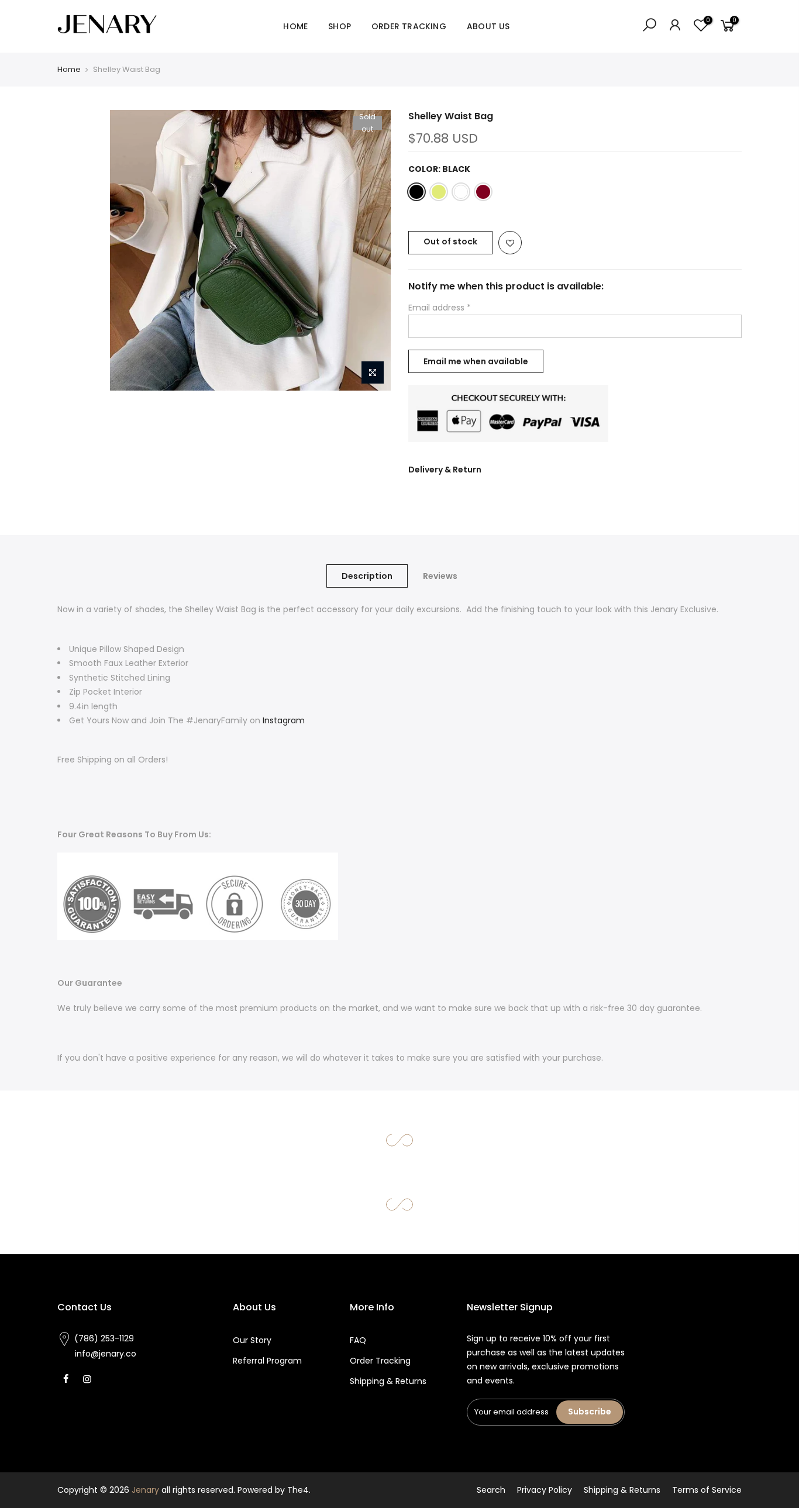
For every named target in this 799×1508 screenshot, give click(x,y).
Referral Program (267, 1360)
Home (69, 69)
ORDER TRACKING (408, 26)
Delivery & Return (444, 469)
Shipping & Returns (388, 1381)
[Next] (370, 250)
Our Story (252, 1340)
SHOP (339, 26)
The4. (299, 1490)
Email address (439, 307)
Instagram (284, 720)
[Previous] (130, 250)
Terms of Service (707, 1490)
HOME (295, 26)
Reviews (440, 576)
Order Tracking (380, 1360)
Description (367, 576)
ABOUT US (488, 26)
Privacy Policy (544, 1490)
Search (491, 1490)
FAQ (358, 1340)
